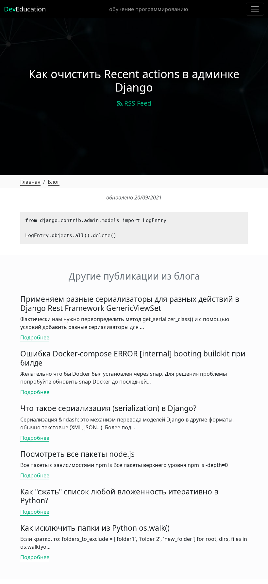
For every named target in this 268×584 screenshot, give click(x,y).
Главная (30, 181)
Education (25, 9)
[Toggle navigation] (255, 9)
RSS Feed (137, 103)
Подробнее (34, 337)
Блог (53, 181)
